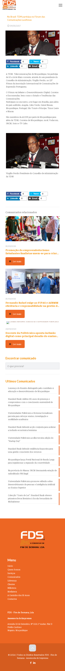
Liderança (12, 580)
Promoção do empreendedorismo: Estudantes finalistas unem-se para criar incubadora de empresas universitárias (31, 253)
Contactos (12, 598)
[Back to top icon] (32, 647)
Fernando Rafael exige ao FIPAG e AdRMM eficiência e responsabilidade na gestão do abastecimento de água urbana (32, 305)
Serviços (11, 573)
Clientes (11, 584)
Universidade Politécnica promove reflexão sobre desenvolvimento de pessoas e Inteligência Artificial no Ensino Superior (31, 484)
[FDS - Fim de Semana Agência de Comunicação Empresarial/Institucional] (9, 5)
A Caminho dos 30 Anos (19, 595)
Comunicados (14, 576)
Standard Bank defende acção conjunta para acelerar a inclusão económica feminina (32, 428)
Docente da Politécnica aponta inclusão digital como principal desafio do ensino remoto (31, 336)
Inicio (10, 565)
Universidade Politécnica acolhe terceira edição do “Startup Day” (30, 439)
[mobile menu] (60, 5)
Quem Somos (14, 569)
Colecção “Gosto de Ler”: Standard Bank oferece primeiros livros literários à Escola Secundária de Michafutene (30, 498)
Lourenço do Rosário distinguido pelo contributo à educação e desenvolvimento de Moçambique (31, 390)
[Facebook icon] (31, 662)
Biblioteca (12, 587)
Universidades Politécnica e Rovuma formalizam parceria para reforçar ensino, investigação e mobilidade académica (30, 416)
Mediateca (12, 591)
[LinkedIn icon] (34, 662)
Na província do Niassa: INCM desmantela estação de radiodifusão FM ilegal (32, 472)
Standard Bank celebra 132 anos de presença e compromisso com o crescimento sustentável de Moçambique (30, 402)
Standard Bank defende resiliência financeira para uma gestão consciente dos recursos (30, 450)
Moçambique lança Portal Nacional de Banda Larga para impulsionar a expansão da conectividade (31, 461)
